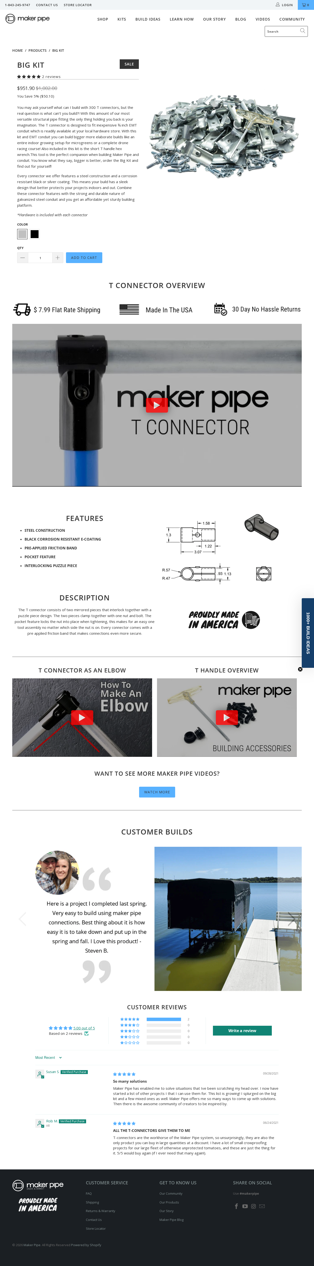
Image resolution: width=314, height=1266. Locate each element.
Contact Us (47, 5)
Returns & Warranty (100, 1211)
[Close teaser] (300, 669)
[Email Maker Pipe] (262, 1206)
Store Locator (78, 5)
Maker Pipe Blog (171, 1219)
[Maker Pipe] (27, 19)
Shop (102, 19)
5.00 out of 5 (84, 1027)
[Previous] (152, 137)
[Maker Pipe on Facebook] (236, 1206)
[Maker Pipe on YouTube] (245, 1206)
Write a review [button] (242, 1030)
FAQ (89, 1193)
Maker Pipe (32, 1245)
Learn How (182, 19)
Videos (263, 19)
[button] (29, 76)
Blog (240, 19)
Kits (122, 19)
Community (292, 19)
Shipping (92, 1202)
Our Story (214, 19)
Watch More (157, 792)
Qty (20, 248)
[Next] (293, 137)
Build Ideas (147, 19)
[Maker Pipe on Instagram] (253, 1206)
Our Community (171, 1193)
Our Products (169, 1202)
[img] (124, 1074)
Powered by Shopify (86, 1245)
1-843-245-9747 (17, 5)
